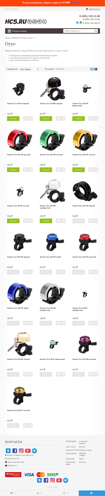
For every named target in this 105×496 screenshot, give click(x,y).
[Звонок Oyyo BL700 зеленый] (52, 140)
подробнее (76, 2)
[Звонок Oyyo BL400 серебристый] (52, 191)
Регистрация (13, 9)
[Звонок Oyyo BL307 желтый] (20, 396)
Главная (7, 38)
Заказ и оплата (70, 447)
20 (57, 69)
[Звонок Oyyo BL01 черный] (20, 89)
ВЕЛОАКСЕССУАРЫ (19, 38)
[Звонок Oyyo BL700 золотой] (85, 140)
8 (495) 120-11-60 (89, 16)
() (15, 493)
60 (61, 69)
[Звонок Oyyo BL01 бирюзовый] (52, 344)
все (63, 69)
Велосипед (82, 462)
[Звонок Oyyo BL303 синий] (52, 242)
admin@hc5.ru (12, 465)
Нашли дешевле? (71, 453)
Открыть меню (19, 31)
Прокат (81, 459)
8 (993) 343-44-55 (91, 23)
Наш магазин (70, 459)
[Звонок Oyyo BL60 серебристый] (85, 293)
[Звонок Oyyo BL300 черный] (20, 242)
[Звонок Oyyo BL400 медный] (20, 344)
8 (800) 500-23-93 (91, 19)
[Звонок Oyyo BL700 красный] (20, 140)
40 (59, 69)
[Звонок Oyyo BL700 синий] (20, 293)
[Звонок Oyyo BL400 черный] (52, 89)
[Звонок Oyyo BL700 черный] (85, 191)
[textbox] (78, 31)
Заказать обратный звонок (16, 462)
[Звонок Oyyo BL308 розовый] (85, 344)
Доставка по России (72, 450)
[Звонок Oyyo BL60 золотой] (20, 191)
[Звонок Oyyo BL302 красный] (85, 242)
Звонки (30, 38)
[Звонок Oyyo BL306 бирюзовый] (85, 89)
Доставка (82, 447)
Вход (6, 9)
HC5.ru (51, 487)
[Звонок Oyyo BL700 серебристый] (52, 293)
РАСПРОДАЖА (71, 441)
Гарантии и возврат (85, 450)
